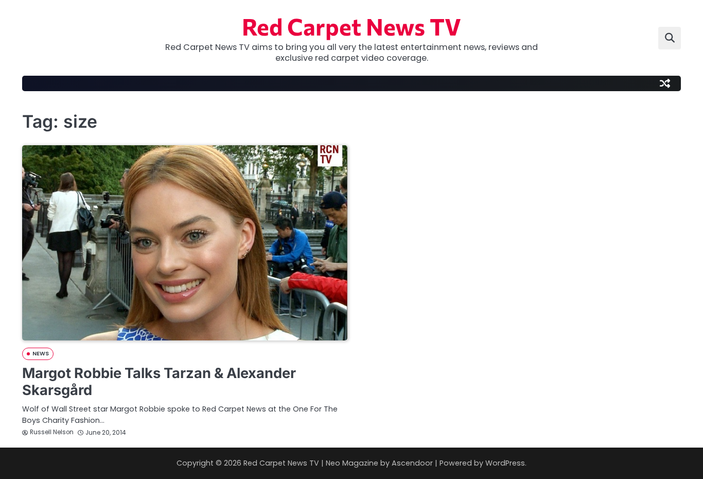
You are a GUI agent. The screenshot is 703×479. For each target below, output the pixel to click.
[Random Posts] (665, 83)
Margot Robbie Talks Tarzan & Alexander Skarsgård (159, 382)
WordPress (505, 463)
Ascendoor (412, 463)
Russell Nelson (52, 432)
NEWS (40, 353)
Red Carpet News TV (351, 26)
